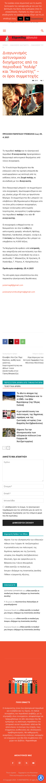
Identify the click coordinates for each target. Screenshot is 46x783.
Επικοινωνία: (14, 746)
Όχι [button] (27, 19)
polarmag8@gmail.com (13, 285)
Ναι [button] (20, 19)
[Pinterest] (16, 341)
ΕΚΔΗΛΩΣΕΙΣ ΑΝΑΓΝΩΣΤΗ (19, 45)
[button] (4, 30)
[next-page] (8, 447)
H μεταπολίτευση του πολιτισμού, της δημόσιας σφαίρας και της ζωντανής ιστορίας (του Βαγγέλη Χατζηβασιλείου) (30, 417)
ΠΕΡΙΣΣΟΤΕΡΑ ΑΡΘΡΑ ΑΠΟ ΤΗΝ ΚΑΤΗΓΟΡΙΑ (23, 382)
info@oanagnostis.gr (29, 746)
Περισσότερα (31, 740)
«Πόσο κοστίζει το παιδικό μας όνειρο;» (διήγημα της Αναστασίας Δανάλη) (21, 593)
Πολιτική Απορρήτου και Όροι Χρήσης (23, 775)
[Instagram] (19, 763)
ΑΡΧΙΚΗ (5, 45)
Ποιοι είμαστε (11, 773)
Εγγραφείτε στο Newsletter (28, 773)
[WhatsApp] (22, 341)
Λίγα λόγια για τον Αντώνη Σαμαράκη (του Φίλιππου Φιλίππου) (33, 360)
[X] (11, 341)
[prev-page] (4, 447)
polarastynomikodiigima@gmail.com (19, 292)
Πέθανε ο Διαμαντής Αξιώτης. (17, 574)
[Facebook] (5, 341)
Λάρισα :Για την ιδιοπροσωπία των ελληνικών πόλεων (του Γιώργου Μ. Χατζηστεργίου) (29, 435)
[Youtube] (33, 763)
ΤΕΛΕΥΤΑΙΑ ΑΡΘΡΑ (12, 386)
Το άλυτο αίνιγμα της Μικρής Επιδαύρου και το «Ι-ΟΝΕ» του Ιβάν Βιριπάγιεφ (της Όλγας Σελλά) (29, 399)
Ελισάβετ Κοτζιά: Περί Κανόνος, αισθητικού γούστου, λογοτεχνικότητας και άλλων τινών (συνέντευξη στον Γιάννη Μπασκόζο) (12, 365)
